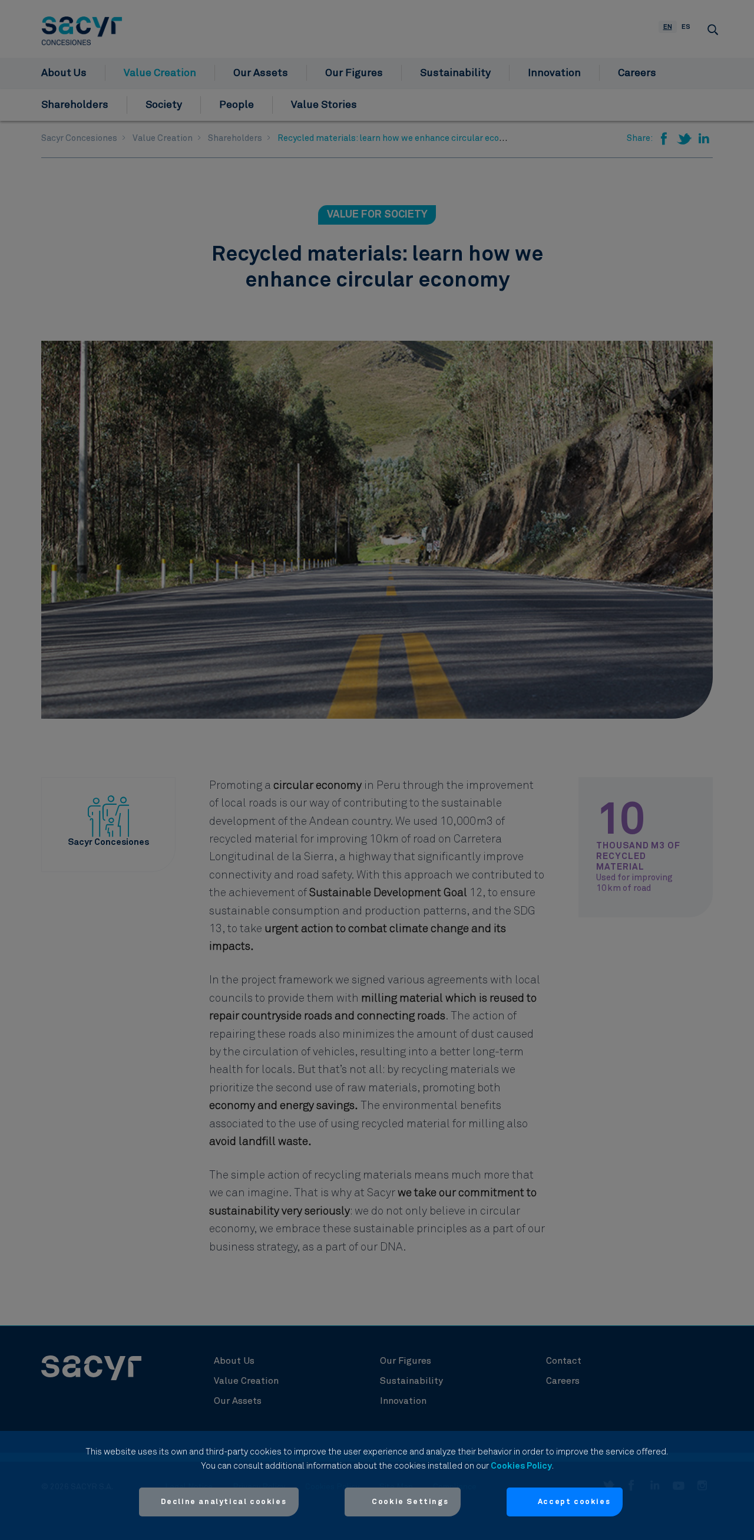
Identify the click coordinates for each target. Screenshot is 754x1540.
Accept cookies (574, 1502)
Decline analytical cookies (224, 1502)
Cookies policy (521, 1466)
